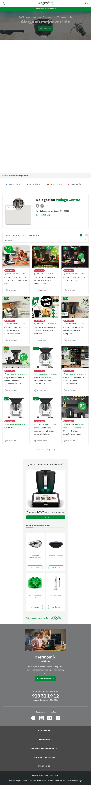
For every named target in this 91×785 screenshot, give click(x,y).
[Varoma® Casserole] (55, 543)
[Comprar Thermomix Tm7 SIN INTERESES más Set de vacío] (16, 259)
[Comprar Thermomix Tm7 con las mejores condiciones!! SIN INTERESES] (75, 359)
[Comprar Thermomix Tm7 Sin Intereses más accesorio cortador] (16, 309)
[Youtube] (41, 718)
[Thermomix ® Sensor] (55, 583)
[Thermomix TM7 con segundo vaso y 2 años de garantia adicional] (45, 409)
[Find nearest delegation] (4, 3)
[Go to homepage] (45, 3)
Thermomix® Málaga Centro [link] (18, 176)
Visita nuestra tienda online (44, 9)
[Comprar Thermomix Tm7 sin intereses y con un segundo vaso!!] (45, 259)
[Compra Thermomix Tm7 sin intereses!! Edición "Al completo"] (75, 309)
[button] (87, 3)
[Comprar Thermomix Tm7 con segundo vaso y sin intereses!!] (45, 309)
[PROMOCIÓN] (16, 409)
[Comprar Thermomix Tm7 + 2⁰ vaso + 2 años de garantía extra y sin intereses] (75, 409)
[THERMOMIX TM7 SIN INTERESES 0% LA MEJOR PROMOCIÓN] (45, 359)
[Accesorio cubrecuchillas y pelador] (35, 543)
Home (4, 176)
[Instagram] (49, 718)
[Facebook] (33, 718)
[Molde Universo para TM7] (35, 583)
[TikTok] (57, 718)
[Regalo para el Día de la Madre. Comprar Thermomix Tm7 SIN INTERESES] (16, 359)
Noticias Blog (9, 270)
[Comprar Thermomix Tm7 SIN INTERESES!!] (75, 259)
